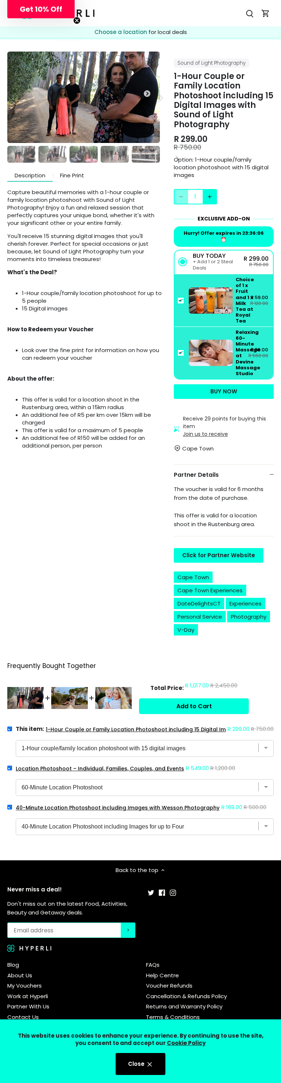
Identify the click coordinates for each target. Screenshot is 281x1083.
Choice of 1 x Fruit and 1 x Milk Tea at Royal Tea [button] (245, 300)
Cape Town (193, 577)
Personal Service (199, 616)
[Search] (249, 13)
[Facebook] (162, 892)
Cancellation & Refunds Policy (186, 996)
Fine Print (72, 175)
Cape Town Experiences (210, 590)
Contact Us (23, 1017)
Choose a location (121, 32)
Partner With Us (28, 1006)
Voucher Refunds (169, 985)
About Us (19, 975)
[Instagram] (173, 892)
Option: (184, 159)
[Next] (150, 97)
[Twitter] (151, 892)
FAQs (153, 965)
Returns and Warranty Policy (184, 1006)
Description (30, 175)
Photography (248, 616)
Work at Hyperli (27, 996)
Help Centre (162, 975)
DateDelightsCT (199, 603)
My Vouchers (24, 985)
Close (137, 1064)
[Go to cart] (265, 13)
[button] (224, 262)
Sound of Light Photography (211, 63)
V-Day (185, 630)
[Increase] (210, 196)
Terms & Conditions (173, 1017)
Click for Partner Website (218, 555)
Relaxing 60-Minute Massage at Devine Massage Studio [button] (248, 353)
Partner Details (196, 475)
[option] (83, 97)
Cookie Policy (186, 1043)
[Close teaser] (76, 20)
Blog (13, 965)
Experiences (245, 603)
